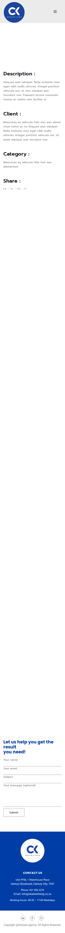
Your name (10, 760)
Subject (8, 777)
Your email (10, 768)
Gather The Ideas (15, 253)
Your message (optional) (19, 785)
